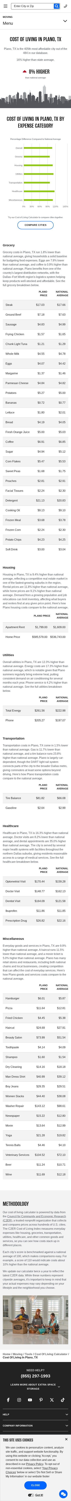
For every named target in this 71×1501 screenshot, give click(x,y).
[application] (35, 176)
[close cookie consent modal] (66, 1439)
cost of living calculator (51, 1354)
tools (28, 1354)
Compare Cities (36, 225)
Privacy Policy (34, 1464)
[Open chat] (63, 1494)
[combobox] (37, 6)
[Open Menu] (5, 6)
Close (35, 1485)
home (7, 1354)
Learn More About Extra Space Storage (33, 1386)
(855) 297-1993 (35, 1375)
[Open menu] (65, 21)
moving (18, 1354)
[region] (35, 176)
